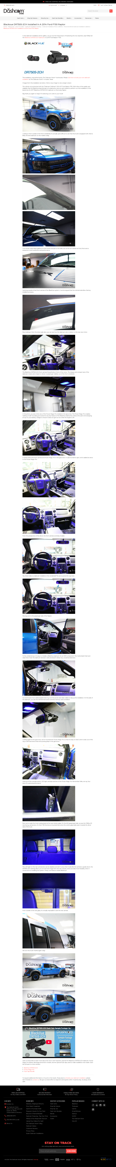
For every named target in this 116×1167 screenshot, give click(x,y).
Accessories (77, 18)
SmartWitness (76, 1111)
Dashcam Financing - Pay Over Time (37, 1116)
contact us (36, 1080)
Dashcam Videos (31, 1126)
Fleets (97, 18)
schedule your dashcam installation (75, 1078)
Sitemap (35, 1159)
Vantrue (74, 1113)
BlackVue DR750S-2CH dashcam (34, 37)
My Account (53, 5)
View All (74, 1121)
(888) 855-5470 (11, 1116)
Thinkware (75, 1106)
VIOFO (74, 1116)
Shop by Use (44, 18)
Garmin (74, 1109)
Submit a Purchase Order (33, 1109)
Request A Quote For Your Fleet (35, 1111)
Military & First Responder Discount (36, 1118)
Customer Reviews (31, 1128)
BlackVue (75, 1104)
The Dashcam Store (78, 1118)
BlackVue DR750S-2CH (31, 1068)
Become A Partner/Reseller (34, 1113)
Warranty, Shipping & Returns (35, 1104)
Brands (69, 18)
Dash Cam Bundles (57, 18)
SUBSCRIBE (71, 1151)
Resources (88, 18)
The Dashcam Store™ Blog (34, 1123)
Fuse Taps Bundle (29, 1071)
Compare (62, 5)
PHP (95, 5)
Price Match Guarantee (33, 1106)
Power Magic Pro (29, 1069)
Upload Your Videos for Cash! (34, 1121)
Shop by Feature (32, 18)
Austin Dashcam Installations (34, 1133)
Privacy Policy (30, 1131)
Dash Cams (20, 18)
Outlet (52, 1118)
